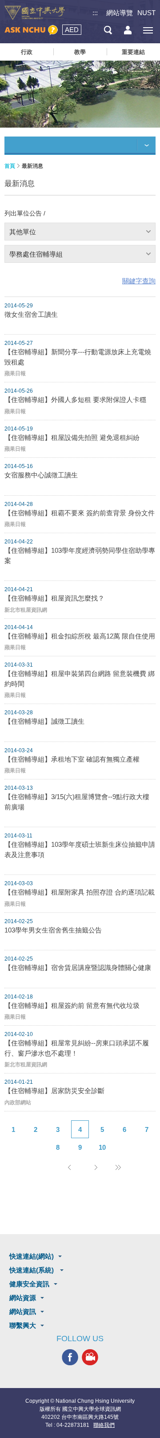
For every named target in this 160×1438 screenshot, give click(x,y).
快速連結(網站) (31, 1256)
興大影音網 (90, 1357)
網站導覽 (119, 13)
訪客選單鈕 (128, 30)
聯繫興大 (22, 1325)
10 (102, 1147)
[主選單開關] (148, 30)
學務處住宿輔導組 (36, 254)
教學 (80, 52)
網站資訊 (22, 1311)
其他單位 (22, 232)
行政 (26, 52)
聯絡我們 (104, 1425)
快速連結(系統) (32, 1270)
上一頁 (69, 1167)
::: (95, 13)
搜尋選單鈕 (108, 30)
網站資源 (22, 1297)
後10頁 (118, 1167)
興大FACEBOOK (70, 1357)
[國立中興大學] (34, 13)
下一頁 (95, 1167)
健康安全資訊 (29, 1284)
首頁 (9, 166)
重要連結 (133, 52)
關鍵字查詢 (139, 281)
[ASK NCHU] (31, 30)
